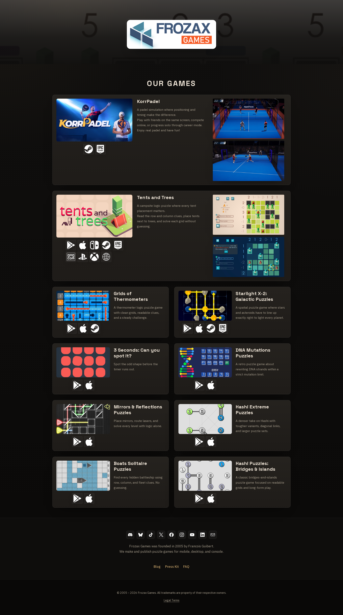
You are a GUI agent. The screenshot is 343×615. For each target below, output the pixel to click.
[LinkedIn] (202, 535)
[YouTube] (192, 535)
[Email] (213, 535)
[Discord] (130, 535)
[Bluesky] (141, 535)
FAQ (186, 567)
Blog (157, 567)
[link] (171, 140)
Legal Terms (171, 600)
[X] (161, 535)
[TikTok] (151, 535)
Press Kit (172, 567)
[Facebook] (172, 535)
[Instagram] (182, 535)
